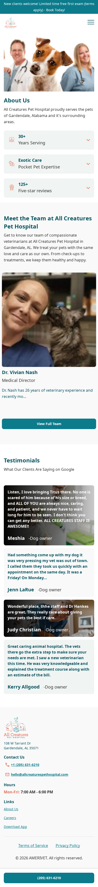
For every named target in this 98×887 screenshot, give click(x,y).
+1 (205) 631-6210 (25, 764)
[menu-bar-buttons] (91, 23)
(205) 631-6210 (49, 878)
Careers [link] (10, 818)
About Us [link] (11, 809)
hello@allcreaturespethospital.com (39, 774)
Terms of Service (33, 845)
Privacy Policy (68, 845)
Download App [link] (15, 826)
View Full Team (49, 423)
